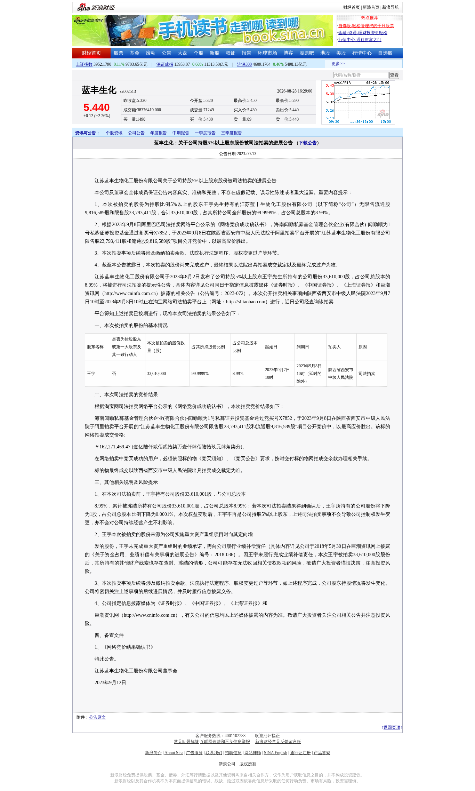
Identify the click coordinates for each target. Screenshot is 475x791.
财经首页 (351, 7)
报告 (246, 53)
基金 (134, 53)
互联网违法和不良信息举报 (225, 741)
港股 (325, 53)
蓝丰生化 (99, 90)
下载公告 (308, 142)
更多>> (333, 63)
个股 (198, 53)
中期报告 (180, 132)
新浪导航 (390, 7)
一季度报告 (205, 132)
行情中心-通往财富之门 (359, 39)
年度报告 (158, 132)
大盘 (182, 53)
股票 (118, 53)
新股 (214, 53)
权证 (230, 53)
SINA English (275, 752)
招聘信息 (233, 752)
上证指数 (84, 64)
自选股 (385, 53)
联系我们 (214, 752)
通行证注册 (300, 752)
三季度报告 (231, 132)
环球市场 (267, 53)
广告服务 (194, 752)
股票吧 (306, 53)
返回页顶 (392, 727)
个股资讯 (114, 132)
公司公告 (136, 132)
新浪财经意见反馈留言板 (278, 741)
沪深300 (244, 64)
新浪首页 (371, 7)
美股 (341, 53)
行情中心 (362, 53)
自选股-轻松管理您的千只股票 (366, 25)
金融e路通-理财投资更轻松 (362, 32)
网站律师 (252, 752)
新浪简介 (153, 752)
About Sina (173, 752)
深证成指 (164, 64)
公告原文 (97, 717)
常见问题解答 (186, 741)
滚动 (150, 53)
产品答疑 (322, 752)
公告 (166, 53)
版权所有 (248, 763)
